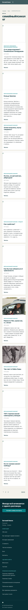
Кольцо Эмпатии (10, 96)
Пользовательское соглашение (11, 582)
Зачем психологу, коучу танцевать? (12, 128)
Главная (4, 10)
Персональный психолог (11, 47)
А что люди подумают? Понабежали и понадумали (13, 50)
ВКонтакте (5, 562)
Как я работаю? (9, 224)
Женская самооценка (10, 46)
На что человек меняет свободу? (12, 465)
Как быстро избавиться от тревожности (13, 270)
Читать (6, 67)
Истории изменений (8, 539)
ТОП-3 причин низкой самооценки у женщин (12, 414)
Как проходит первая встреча (10, 536)
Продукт (20, 221)
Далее (23, 492)
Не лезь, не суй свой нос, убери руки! (12, 177)
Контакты (5, 555)
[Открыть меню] (12, 2)
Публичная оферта (7, 586)
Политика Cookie (7, 578)
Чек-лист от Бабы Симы (12, 369)
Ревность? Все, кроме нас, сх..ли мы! (13, 321)
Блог (9, 10)
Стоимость (5, 543)
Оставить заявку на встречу (14, 510)
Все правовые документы (9, 590)
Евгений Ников (6, 2)
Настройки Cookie (7, 594)
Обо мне (4, 532)
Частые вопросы (7, 547)
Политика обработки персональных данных (8, 574)
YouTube (4, 566)
